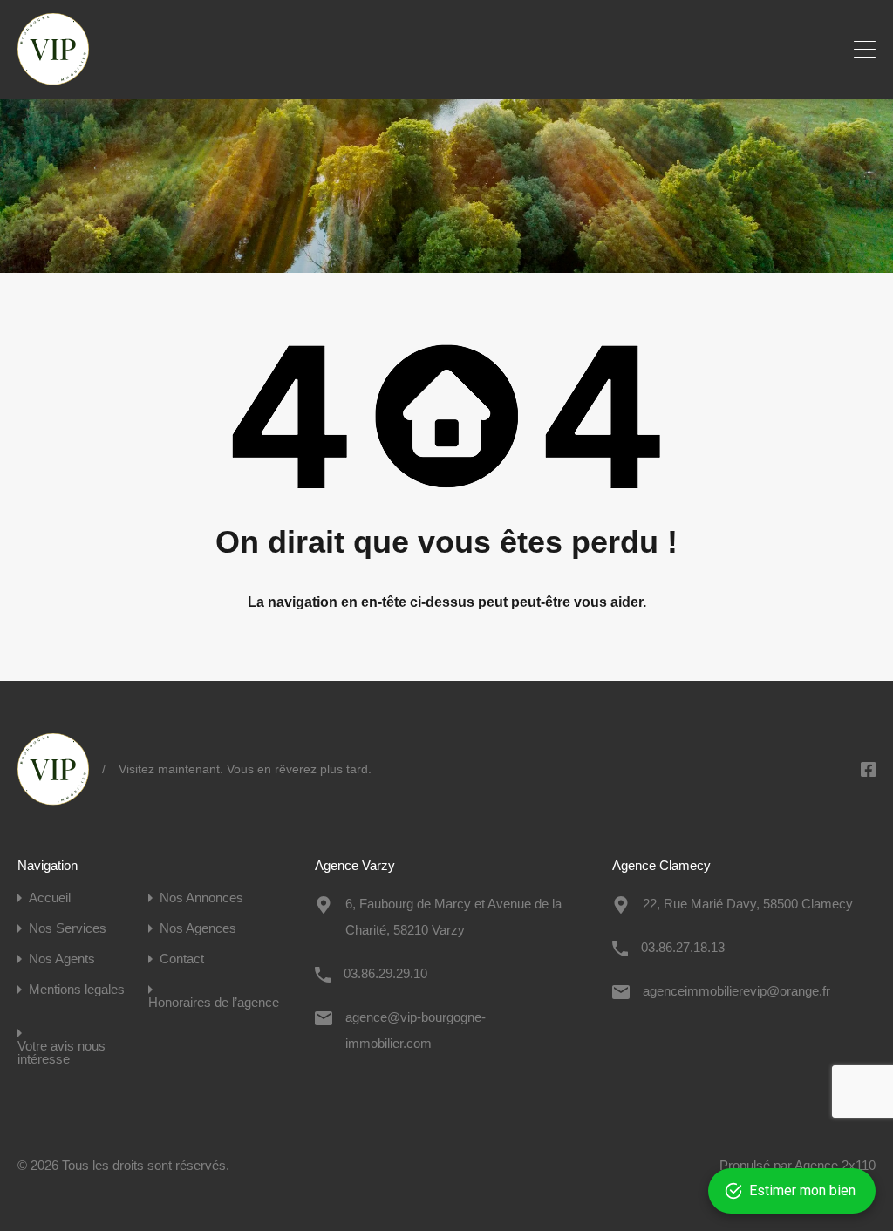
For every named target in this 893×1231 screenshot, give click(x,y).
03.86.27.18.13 (683, 947)
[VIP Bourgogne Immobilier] (53, 77)
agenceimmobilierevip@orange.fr (736, 990)
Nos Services (67, 928)
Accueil (50, 897)
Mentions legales (77, 989)
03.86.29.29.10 (385, 973)
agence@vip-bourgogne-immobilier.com (415, 1030)
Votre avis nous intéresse (61, 1052)
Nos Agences (198, 928)
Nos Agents (62, 958)
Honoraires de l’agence (213, 1002)
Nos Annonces (201, 897)
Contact (182, 958)
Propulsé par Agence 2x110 (797, 1165)
